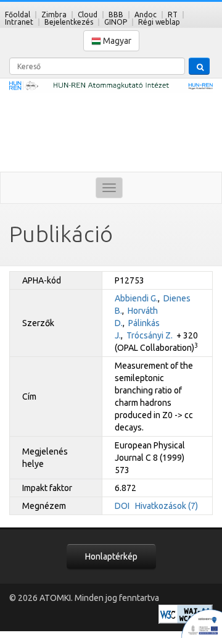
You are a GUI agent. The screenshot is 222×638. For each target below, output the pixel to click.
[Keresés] (199, 66)
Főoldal (17, 14)
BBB (116, 14)
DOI (122, 506)
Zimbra (54, 14)
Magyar (116, 41)
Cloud (87, 14)
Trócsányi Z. (149, 335)
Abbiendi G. (136, 298)
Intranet (19, 22)
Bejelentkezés (68, 22)
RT (173, 14)
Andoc (145, 14)
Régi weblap (159, 22)
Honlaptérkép (111, 556)
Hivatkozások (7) (166, 506)
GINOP (115, 22)
